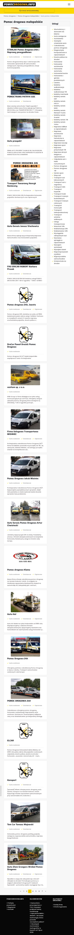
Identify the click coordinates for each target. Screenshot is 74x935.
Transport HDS (59, 187)
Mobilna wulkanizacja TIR (60, 90)
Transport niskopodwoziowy (61, 211)
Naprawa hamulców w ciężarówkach (59, 138)
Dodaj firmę (58, 905)
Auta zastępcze (60, 36)
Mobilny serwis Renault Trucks (60, 111)
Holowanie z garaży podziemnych (59, 78)
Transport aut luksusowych (59, 179)
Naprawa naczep (60, 143)
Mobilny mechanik (61, 94)
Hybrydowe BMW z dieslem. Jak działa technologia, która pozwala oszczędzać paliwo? (37, 917)
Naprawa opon (60, 145)
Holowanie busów (61, 73)
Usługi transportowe (59, 223)
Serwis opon (58, 173)
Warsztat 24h (59, 226)
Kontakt (11, 909)
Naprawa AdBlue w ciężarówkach (60, 128)
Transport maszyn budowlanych (61, 197)
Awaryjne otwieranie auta (60, 42)
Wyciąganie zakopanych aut (60, 234)
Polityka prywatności (11, 904)
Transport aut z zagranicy (60, 183)
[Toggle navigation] (69, 4)
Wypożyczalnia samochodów (60, 257)
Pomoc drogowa (60, 166)
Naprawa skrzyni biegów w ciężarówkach (60, 154)
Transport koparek (58, 190)
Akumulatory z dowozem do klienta (59, 31)
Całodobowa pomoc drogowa (60, 46)
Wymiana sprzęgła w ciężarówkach (59, 240)
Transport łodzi (60, 194)
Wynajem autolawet (58, 246)
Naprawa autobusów (58, 132)
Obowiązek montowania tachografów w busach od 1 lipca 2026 (36, 928)
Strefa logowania (60, 907)
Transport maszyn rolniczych (61, 202)
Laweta (57, 83)
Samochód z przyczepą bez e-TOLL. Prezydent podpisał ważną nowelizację (36, 907)
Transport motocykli (58, 206)
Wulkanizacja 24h (61, 229)
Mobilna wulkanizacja (59, 86)
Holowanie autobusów (58, 65)
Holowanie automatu (58, 70)
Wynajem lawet (60, 249)
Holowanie (58, 62)
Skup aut (57, 175)
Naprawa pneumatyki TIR (60, 148)
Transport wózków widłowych (58, 217)
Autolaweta (58, 38)
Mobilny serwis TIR (61, 120)
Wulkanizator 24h (61, 231)
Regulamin (11, 907)
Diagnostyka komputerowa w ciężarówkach (60, 52)
